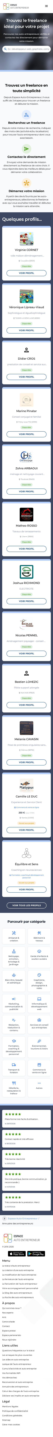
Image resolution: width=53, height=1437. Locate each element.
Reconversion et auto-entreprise (17, 1382)
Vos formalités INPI (11, 1373)
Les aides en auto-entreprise (15, 1359)
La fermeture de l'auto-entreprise (18, 1279)
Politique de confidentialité (15, 1411)
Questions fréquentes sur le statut (18, 1350)
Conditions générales (12, 1415)
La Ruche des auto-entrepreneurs (18, 1297)
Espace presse (8, 1330)
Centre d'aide (8, 1321)
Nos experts (7, 1312)
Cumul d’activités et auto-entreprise (19, 1368)
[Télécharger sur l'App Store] (17, 1253)
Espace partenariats (11, 1335)
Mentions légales (10, 1406)
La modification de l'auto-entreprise (19, 1275)
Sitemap (6, 1420)
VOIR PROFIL (26, 273)
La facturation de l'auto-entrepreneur (19, 1284)
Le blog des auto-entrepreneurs (17, 1293)
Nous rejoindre (9, 1340)
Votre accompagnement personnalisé (20, 1288)
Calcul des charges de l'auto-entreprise (20, 1391)
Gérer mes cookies (11, 1424)
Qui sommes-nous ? (11, 1308)
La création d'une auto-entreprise (18, 1270)
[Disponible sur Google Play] (36, 1253)
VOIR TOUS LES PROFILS (26, 905)
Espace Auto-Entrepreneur (22, 1218)
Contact (6, 1326)
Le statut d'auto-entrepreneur (16, 1266)
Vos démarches (9, 1377)
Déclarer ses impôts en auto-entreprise (20, 1395)
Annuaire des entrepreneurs (15, 1386)
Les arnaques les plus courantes (17, 1355)
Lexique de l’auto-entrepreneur (16, 1364)
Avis (4, 1317)
